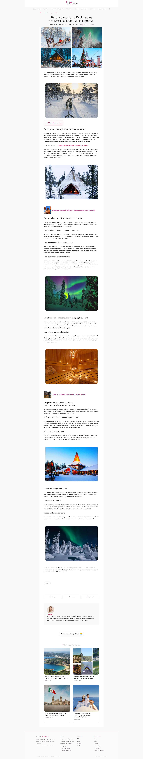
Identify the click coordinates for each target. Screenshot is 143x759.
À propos (96, 743)
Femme (42, 736)
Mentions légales (97, 746)
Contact (95, 739)
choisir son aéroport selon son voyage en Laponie (73, 145)
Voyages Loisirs (53, 13)
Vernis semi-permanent (65, 748)
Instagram (38, 745)
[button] (109, 9)
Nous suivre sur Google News (70, 634)
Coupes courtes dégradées (66, 739)
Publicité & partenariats (99, 750)
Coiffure (69, 9)
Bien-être (79, 743)
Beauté (46, 9)
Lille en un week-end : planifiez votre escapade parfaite (69, 395)
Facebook (51, 745)
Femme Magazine (44, 13)
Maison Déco (102, 9)
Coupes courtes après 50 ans (67, 741)
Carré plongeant (64, 746)
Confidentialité (97, 748)
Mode (76, 9)
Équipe (95, 741)
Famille (92, 9)
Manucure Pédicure (57, 9)
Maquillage (37, 9)
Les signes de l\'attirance (66, 750)
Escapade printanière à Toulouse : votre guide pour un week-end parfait (73, 210)
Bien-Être (84, 9)
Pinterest (45, 745)
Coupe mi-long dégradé (65, 743)
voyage (47, 583)
